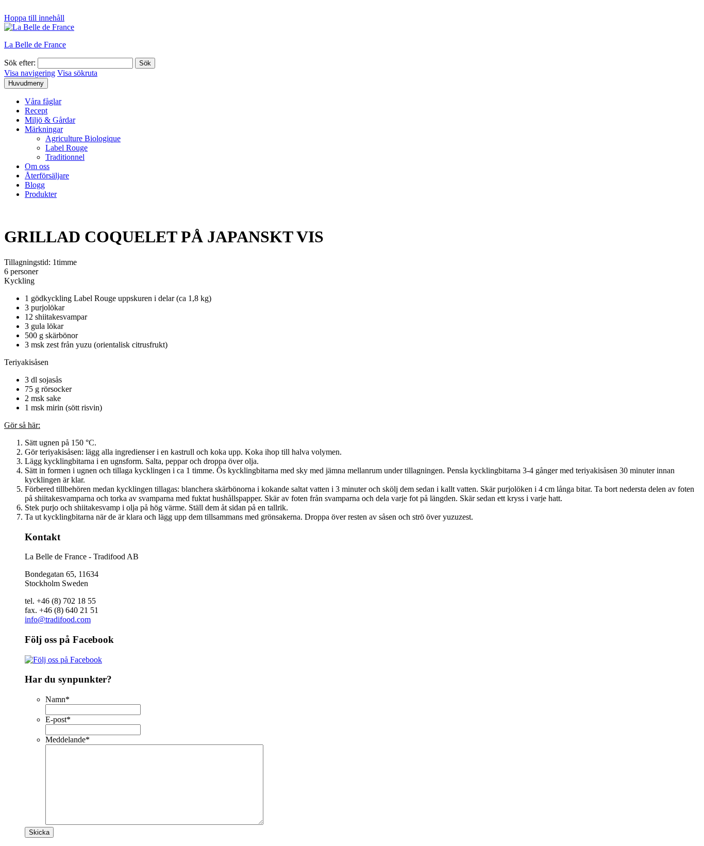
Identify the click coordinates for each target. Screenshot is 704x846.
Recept (36, 110)
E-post (58, 719)
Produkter (41, 194)
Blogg (35, 184)
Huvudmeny (26, 83)
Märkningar (44, 129)
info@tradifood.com (58, 619)
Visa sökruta (77, 73)
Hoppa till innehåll (34, 17)
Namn (57, 699)
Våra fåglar (43, 101)
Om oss (37, 166)
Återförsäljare (47, 175)
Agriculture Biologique (83, 138)
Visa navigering (29, 73)
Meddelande (67, 739)
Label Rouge (66, 147)
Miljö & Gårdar (50, 119)
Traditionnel (65, 157)
